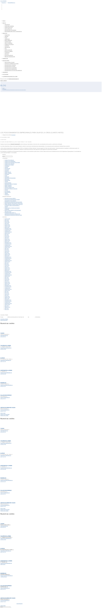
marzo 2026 (7, 224)
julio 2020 (7, 305)
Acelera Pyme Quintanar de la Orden (12, 162)
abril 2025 (7, 237)
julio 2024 (7, 248)
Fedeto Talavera (8, 173)
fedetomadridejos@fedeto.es (6, 385)
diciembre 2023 (8, 256)
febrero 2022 (7, 283)
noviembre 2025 (8, 229)
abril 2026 (7, 223)
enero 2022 (7, 284)
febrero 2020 (7, 307)
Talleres (6, 193)
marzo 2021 (7, 296)
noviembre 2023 (8, 258)
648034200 (2, 564)
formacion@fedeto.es (4, 409)
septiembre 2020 (8, 303)
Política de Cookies (4, 415)
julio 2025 (7, 234)
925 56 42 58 (3, 373)
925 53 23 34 (3, 361)
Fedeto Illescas (8, 172)
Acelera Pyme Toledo (9, 164)
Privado (6, 189)
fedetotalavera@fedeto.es (5, 347)
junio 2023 (7, 264)
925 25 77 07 (3, 411)
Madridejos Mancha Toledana (11, 183)
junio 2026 (7, 221)
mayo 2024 (7, 251)
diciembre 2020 (8, 299)
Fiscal (6, 175)
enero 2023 (7, 270)
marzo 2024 (7, 253)
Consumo (7, 170)
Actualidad (7, 166)
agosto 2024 (7, 247)
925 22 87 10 (3, 336)
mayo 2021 (7, 293)
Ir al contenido (3, 0)
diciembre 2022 (8, 271)
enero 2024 (7, 255)
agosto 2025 (7, 233)
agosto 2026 (7, 218)
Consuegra (7, 169)
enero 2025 (7, 241)
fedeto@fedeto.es (11, 2)
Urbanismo (7, 194)
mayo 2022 (7, 279)
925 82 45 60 (3, 349)
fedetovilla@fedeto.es (5, 397)
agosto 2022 (7, 276)
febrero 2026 (7, 225)
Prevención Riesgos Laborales (11, 188)
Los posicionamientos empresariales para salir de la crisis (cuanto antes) (14, 89)
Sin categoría (7, 191)
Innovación (7, 179)
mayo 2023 (7, 265)
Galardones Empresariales (10, 177)
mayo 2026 (7, 222)
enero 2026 (7, 227)
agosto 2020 (7, 304)
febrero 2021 (7, 297)
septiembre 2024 (8, 246)
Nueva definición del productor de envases (14, 203)
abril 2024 (7, 252)
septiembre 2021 (8, 289)
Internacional (7, 180)
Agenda (6, 167)
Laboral (6, 181)
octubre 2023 (7, 259)
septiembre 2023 (8, 260)
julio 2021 (7, 291)
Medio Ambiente (8, 185)
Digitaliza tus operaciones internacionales (13, 202)
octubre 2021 (7, 287)
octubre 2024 (7, 245)
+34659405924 (3, 576)
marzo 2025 (7, 239)
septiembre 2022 (8, 274)
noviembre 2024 (8, 243)
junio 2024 (7, 249)
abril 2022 (7, 280)
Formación (7, 176)
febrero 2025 (7, 240)
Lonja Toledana (8, 182)
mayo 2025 (7, 236)
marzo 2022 (7, 282)
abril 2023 (7, 266)
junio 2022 (7, 278)
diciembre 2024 (8, 242)
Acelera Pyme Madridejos (10, 161)
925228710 (3, 2)
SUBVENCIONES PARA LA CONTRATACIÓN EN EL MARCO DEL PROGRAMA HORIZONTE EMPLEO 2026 (13, 214)
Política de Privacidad (4, 414)
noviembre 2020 (8, 301)
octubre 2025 (7, 230)
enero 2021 (7, 298)
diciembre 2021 (8, 285)
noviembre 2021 (8, 286)
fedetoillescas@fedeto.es (5, 360)
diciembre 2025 (8, 228)
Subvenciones (8, 192)
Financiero (7, 174)
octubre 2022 (7, 273)
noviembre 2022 (8, 272)
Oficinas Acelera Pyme (9, 187)
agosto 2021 (7, 290)
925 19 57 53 (3, 398)
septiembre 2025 (8, 231)
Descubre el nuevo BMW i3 (10, 198)
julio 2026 (7, 220)
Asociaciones (7, 168)
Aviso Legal (2, 413)
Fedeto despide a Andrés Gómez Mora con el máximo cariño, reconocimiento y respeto (14, 205)
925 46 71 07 (3, 386)
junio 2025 (7, 235)
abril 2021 (7, 295)
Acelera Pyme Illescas (9, 160)
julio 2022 (7, 277)
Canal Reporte (19, 603)
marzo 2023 (7, 267)
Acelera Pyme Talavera (9, 163)
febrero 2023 (7, 268)
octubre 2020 (7, 302)
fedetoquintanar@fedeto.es (6, 372)
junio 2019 (7, 309)
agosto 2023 (7, 261)
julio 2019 (7, 308)
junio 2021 (7, 292)
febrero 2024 (7, 254)
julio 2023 (7, 262)
